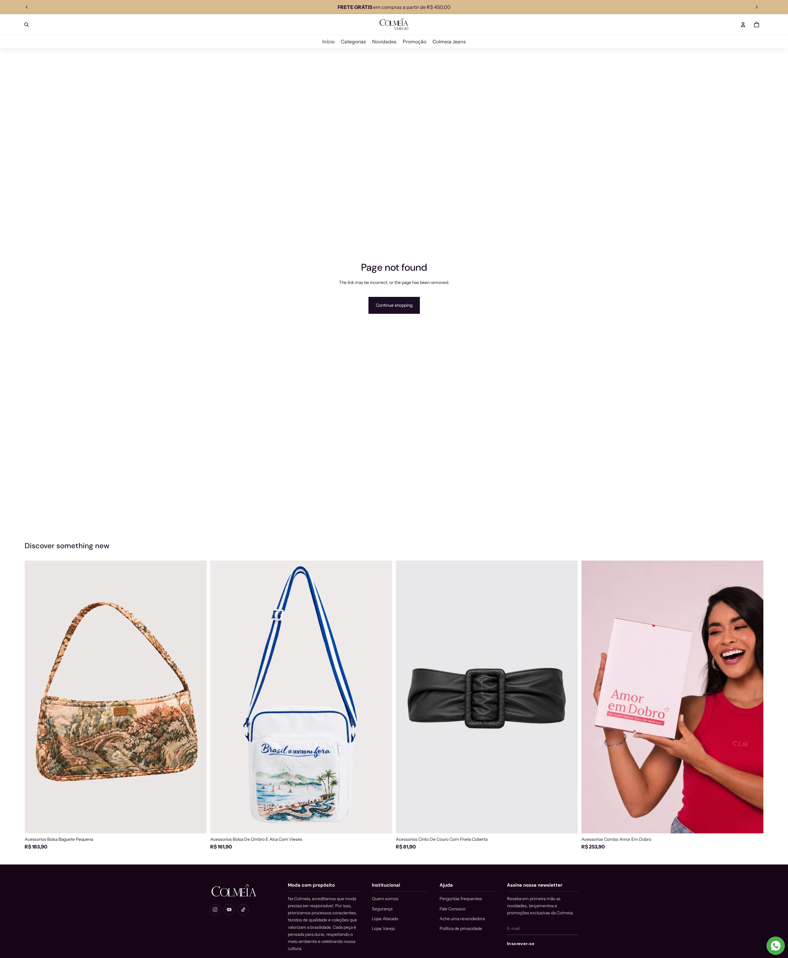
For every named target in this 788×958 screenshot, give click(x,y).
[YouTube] (229, 909)
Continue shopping (394, 305)
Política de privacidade (461, 928)
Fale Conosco (452, 909)
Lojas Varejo (383, 928)
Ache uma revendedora (462, 918)
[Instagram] (214, 909)
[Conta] (743, 24)
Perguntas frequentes (461, 898)
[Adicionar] (197, 823)
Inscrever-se (520, 943)
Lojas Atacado (385, 918)
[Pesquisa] (26, 24)
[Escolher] (568, 823)
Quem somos (385, 898)
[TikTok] (243, 909)
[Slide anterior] (27, 7)
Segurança (382, 909)
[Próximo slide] (756, 7)
